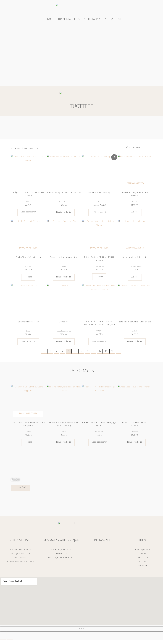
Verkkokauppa (92, 19)
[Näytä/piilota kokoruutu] (10, 633)
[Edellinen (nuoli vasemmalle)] (3, 638)
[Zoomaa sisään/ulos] (3, 633)
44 (106, 351)
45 (112, 351)
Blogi (77, 19)
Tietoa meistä (62, 19)
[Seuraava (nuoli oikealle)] (10, 638)
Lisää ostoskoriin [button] (28, 212)
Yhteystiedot (113, 19)
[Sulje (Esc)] (24, 633)
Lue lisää (135, 212)
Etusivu (46, 19)
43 (100, 351)
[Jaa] (17, 633)
